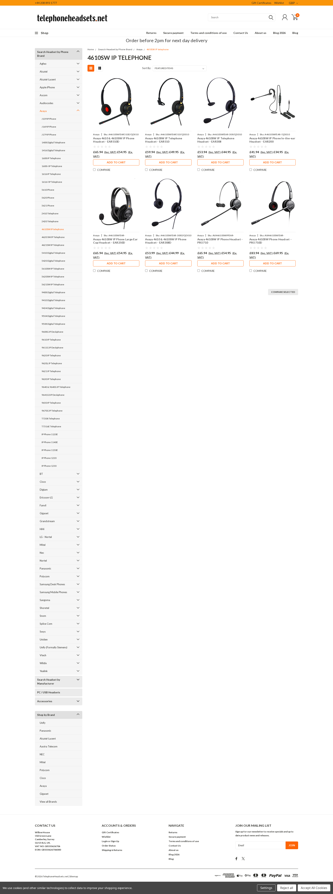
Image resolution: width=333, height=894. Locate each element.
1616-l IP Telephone (52, 181)
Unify (42, 722)
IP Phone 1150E (50, 450)
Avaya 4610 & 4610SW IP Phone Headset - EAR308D (165, 241)
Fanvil (43, 505)
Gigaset (44, 513)
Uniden (44, 639)
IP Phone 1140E (50, 442)
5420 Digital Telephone (53, 260)
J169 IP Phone (49, 126)
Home (90, 49)
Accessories (44, 701)
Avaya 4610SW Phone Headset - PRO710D (270, 241)
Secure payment (173, 32)
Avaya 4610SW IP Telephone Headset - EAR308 (215, 140)
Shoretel (44, 607)
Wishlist (279, 2)
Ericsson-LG (46, 497)
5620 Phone (48, 197)
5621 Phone (48, 205)
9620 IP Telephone (51, 355)
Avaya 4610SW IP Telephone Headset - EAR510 (163, 140)
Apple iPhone (47, 87)
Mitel (42, 544)
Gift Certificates (261, 2)
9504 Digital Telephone (53, 316)
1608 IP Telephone (51, 158)
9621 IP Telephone (51, 371)
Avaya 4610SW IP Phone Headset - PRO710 (220, 241)
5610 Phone (48, 189)
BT (41, 473)
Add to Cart (116, 162)
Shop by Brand (46, 714)
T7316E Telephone (51, 426)
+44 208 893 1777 (46, 2)
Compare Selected (283, 291)
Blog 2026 (279, 32)
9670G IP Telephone (52, 410)
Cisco (43, 481)
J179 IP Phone (49, 134)
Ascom (43, 95)
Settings (266, 888)
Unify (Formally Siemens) (53, 647)
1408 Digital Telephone (53, 142)
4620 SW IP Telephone (53, 237)
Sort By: (146, 68)
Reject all (286, 888)
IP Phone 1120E (50, 434)
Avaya (43, 111)
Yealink (44, 671)
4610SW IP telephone (53, 229)
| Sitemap (73, 876)
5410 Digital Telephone (53, 252)
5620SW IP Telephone (53, 276)
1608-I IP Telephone (52, 166)
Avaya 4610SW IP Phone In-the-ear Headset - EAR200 (272, 140)
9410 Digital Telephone (53, 300)
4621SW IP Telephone (53, 245)
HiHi (42, 529)
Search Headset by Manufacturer (48, 681)
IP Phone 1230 (49, 465)
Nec (42, 552)
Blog (295, 32)
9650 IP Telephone (51, 402)
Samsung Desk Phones (52, 584)
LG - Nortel (46, 536)
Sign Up (115, 841)
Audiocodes (46, 103)
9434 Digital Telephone (53, 308)
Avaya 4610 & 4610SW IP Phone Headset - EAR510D (113, 140)
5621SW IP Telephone (53, 284)
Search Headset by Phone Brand (52, 53)
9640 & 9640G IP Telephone (56, 387)
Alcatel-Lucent (48, 79)
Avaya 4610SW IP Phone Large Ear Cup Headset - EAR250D (115, 241)
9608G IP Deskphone (52, 331)
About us (260, 32)
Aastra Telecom (48, 746)
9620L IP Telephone (52, 363)
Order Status (109, 845)
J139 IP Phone (49, 118)
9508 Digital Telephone (53, 323)
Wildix (43, 663)
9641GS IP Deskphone (53, 394)
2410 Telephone (50, 213)
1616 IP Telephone (51, 174)
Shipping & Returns (112, 850)
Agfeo (43, 63)
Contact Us (240, 32)
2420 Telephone (50, 221)
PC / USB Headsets (48, 692)
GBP (292, 3)
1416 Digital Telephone (53, 150)
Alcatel (43, 71)
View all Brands (48, 801)
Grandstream (47, 521)
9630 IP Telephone (51, 379)
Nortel (43, 560)
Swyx (43, 631)
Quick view (116, 102)
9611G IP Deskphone (52, 347)
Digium (44, 489)
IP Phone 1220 (49, 458)
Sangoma (45, 600)
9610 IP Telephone (51, 339)
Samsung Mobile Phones (53, 592)
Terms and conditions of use (208, 32)
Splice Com (46, 623)
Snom (43, 615)
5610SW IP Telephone (53, 268)
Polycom (45, 576)
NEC (42, 754)
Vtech (43, 655)
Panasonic (45, 568)
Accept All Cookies (314, 888)
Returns (151, 32)
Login (105, 841)
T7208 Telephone (51, 418)
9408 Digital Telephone (53, 292)
